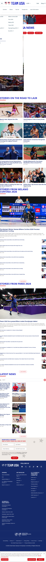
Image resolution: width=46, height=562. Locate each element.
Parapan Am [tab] (24, 9)
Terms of (5, 454)
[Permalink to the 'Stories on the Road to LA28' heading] (37, 98)
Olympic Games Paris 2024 (7, 512)
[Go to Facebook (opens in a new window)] (22, 466)
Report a (6, 484)
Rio (11, 31)
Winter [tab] (11, 9)
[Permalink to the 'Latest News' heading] (16, 374)
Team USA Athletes (5, 474)
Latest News (39, 33)
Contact (33, 497)
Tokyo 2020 (10, 25)
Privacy (22, 453)
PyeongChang (13, 28)
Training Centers (34, 484)
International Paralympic (8, 509)
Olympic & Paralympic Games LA (8, 524)
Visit (38, 3)
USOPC (35, 495)
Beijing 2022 (11, 22)
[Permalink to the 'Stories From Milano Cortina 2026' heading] (17, 191)
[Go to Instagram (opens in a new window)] (29, 466)
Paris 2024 (10, 19)
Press (34, 486)
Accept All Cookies (31, 559)
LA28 (27, 3)
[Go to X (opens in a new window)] (25, 466)
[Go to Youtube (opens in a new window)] (37, 466)
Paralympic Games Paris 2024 (8, 514)
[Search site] (45, 380)
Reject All (40, 559)
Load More (23, 281)
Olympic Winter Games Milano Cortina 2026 (8, 517)
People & (35, 481)
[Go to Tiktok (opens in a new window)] (33, 466)
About (33, 479)
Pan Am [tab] (17, 9)
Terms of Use (25, 452)
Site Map (40, 540)
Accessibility (5, 540)
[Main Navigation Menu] (2, 3)
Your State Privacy (17, 543)
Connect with (20, 484)
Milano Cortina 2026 (12, 16)
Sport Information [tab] (34, 9)
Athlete (6, 479)
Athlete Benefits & (37, 492)
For (33, 490)
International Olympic (8, 505)
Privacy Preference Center (30, 543)
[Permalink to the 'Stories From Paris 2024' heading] (31, 283)
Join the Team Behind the (22, 475)
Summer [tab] (5, 9)
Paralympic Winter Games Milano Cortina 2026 (7, 520)
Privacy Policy (18, 452)
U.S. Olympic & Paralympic (8, 482)
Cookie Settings (5, 559)
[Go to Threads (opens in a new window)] (41, 466)
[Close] (44, 553)
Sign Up (14, 458)
